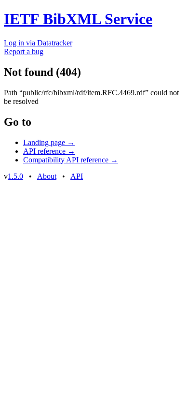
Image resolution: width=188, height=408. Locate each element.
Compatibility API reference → (70, 160)
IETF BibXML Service (78, 19)
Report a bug (23, 51)
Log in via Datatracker (38, 43)
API (76, 176)
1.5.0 (15, 176)
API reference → (49, 151)
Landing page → (49, 142)
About (46, 176)
